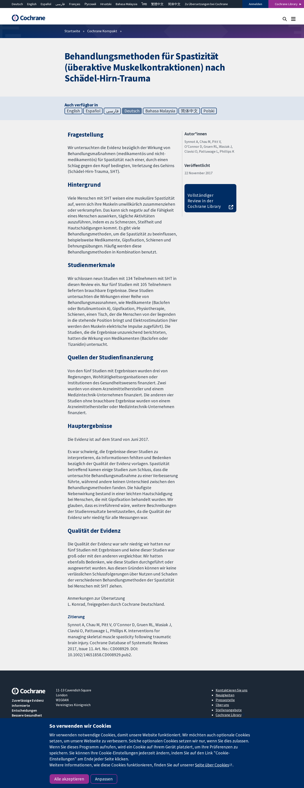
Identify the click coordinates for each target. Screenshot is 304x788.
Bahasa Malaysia (126, 4)
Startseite (72, 31)
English (31, 4)
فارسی (60, 4)
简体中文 (174, 4)
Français (74, 4)
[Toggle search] (285, 19)
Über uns (222, 705)
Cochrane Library (286, 4)
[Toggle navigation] (293, 19)
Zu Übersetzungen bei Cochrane (206, 4)
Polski (208, 110)
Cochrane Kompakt (102, 31)
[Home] (31, 17)
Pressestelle (225, 700)
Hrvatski (105, 4)
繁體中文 (157, 4)
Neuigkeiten (225, 695)
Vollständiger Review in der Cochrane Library (204, 200)
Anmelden (255, 4)
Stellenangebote (229, 710)
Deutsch (17, 4)
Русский (90, 4)
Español (46, 4)
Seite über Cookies (212, 765)
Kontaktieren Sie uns (231, 690)
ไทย (144, 4)
